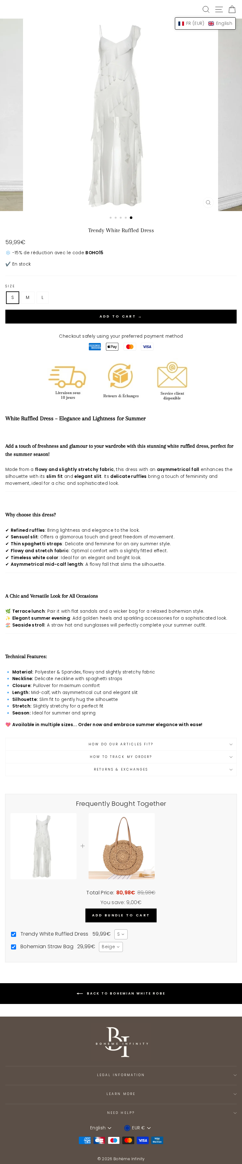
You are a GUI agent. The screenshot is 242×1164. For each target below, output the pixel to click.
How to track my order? (121, 756)
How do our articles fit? (121, 744)
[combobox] (121, 934)
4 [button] (126, 218)
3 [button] (121, 218)
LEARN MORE (121, 1094)
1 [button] (111, 218)
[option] (121, 115)
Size (10, 286)
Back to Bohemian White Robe (125, 993)
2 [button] (116, 218)
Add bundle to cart (121, 915)
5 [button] (131, 218)
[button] (205, 23)
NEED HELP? (121, 1112)
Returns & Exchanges (121, 769)
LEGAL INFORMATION (121, 1075)
